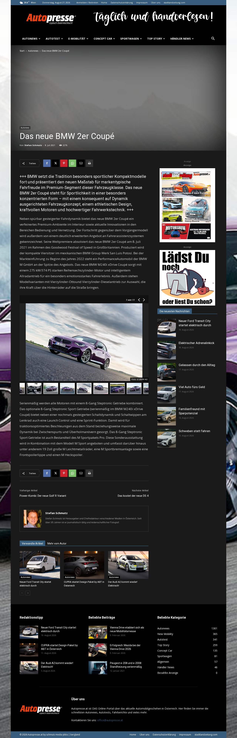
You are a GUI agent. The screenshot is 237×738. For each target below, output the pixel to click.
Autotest (53, 38)
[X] (55, 163)
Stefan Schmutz (33, 145)
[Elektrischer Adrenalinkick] (166, 350)
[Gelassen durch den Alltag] (166, 372)
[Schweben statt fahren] (166, 438)
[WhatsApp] (72, 163)
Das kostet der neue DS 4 (133, 495)
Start (22, 50)
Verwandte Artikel (32, 543)
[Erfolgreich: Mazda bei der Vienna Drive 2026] (98, 649)
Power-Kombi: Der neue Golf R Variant (43, 495)
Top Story (154, 38)
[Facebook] (47, 163)
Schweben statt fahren (194, 431)
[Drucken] (89, 163)
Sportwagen (129, 38)
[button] (212, 39)
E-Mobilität (76, 38)
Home (104, 2)
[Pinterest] (64, 163)
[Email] (81, 163)
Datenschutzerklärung (122, 2)
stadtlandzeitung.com (174, 2)
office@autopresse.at (110, 720)
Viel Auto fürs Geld (192, 387)
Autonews (29, 38)
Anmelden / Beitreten (87, 2)
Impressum (142, 2)
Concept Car (103, 38)
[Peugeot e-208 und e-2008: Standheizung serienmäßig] (98, 667)
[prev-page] (22, 593)
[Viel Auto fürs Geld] (166, 394)
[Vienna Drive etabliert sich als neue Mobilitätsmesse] (98, 632)
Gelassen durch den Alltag (197, 365)
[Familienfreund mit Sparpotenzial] (166, 416)
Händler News (180, 38)
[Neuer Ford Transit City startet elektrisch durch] (40, 565)
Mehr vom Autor (56, 543)
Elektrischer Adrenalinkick (196, 343)
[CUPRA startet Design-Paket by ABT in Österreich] (84, 565)
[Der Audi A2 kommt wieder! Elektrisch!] (128, 565)
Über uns (155, 2)
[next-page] (28, 593)
